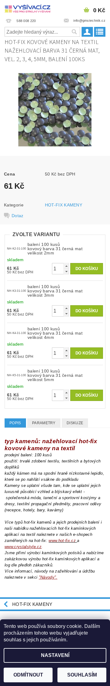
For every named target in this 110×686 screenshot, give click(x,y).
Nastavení (55, 655)
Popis (15, 423)
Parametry (44, 423)
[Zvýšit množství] (66, 266)
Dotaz (18, 215)
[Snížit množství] (66, 271)
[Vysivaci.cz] (27, 8)
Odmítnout (28, 674)
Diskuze (75, 423)
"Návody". (48, 577)
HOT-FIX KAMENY (63, 204)
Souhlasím (82, 674)
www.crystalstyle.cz (23, 546)
